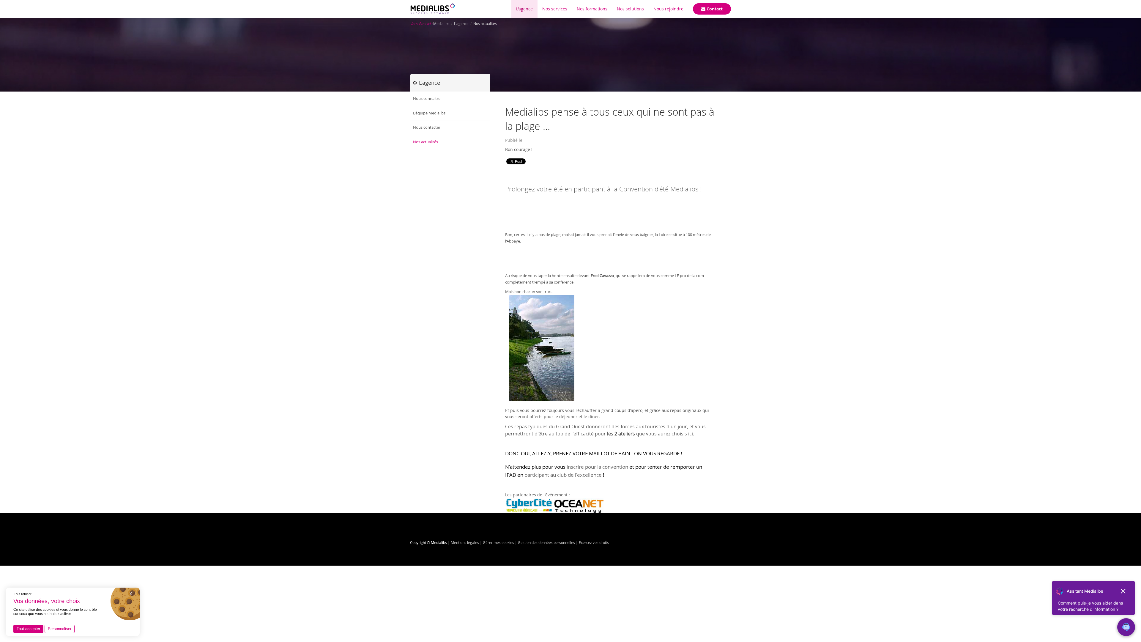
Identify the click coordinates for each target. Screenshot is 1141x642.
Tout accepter (28, 629)
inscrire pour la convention (597, 466)
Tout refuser (22, 594)
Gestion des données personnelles (546, 542)
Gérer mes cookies (498, 542)
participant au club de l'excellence (563, 474)
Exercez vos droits (594, 542)
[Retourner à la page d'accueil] (432, 9)
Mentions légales (465, 542)
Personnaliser (59, 629)
